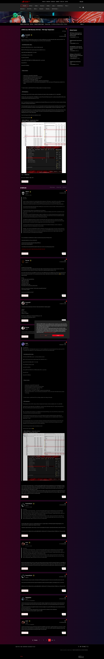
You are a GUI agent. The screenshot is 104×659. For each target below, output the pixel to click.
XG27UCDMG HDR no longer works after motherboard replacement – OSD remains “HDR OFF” (76, 48)
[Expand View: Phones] (68, 6)
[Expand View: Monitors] (37, 9)
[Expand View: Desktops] (50, 6)
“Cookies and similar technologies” (50, 332)
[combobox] (52, 17)
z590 (32, 177)
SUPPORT (66, 1)
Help (80, 7)
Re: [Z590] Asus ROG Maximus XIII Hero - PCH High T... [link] (59, 24)
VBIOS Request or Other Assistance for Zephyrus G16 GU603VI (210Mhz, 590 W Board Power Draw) (76, 34)
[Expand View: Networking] (50, 9)
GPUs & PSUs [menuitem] (29, 8)
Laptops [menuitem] (53, 5)
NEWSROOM (25, 646)
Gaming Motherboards (73, 58)
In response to (29, 195)
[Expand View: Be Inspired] (27, 5)
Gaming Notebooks (73, 43)
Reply (64, 181)
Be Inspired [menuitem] (24, 5)
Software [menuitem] (36, 5)
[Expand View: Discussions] (44, 6)
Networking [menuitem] (47, 8)
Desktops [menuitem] (48, 5)
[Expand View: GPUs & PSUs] (32, 9)
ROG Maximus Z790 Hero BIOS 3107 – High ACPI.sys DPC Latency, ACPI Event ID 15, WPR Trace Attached (76, 55)
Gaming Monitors (72, 50)
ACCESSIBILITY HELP (31, 646)
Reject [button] (46, 335)
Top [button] (22, 656)
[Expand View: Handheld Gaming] (63, 6)
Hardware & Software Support (39, 24)
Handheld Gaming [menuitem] (60, 5)
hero (23, 177)
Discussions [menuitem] (42, 5)
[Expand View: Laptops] (55, 6)
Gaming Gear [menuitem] (41, 8)
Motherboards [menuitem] (22, 8)
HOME (21, 646)
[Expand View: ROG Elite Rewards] (58, 9)
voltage (30, 177)
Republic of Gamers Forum (24, 24)
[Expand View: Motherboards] (25, 9)
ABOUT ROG (18, 646)
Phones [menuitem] (66, 5)
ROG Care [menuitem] (30, 5)
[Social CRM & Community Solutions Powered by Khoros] (81, 656)
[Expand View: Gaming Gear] (44, 9)
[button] (23, 181)
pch (24, 177)
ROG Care (31, 24)
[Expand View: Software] (38, 6)
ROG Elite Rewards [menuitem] (55, 8)
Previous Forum (47, 24)
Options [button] (81, 24)
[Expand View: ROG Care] (33, 6)
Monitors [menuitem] (35, 8)
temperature (27, 177)
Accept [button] (58, 335)
